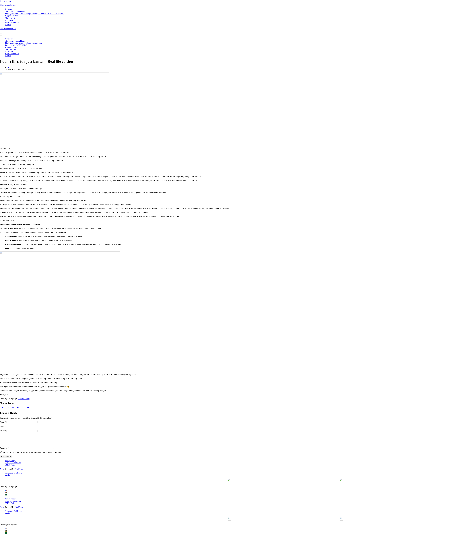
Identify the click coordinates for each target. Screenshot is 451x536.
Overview (9, 9)
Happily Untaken (11, 16)
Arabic (26, 399)
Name (3, 422)
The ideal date (10, 18)
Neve (2, 469)
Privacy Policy (10, 461)
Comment (4, 448)
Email (3, 426)
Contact (8, 25)
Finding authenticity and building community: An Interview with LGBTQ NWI (34, 14)
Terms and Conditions (13, 463)
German (21, 399)
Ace (8, 67)
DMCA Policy (10, 465)
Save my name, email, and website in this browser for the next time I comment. (32, 452)
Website (3, 431)
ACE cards (9, 20)
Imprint (7, 475)
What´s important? (12, 22)
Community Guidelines (13, 473)
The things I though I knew (15, 11)
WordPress (19, 469)
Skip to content (5, 1)
